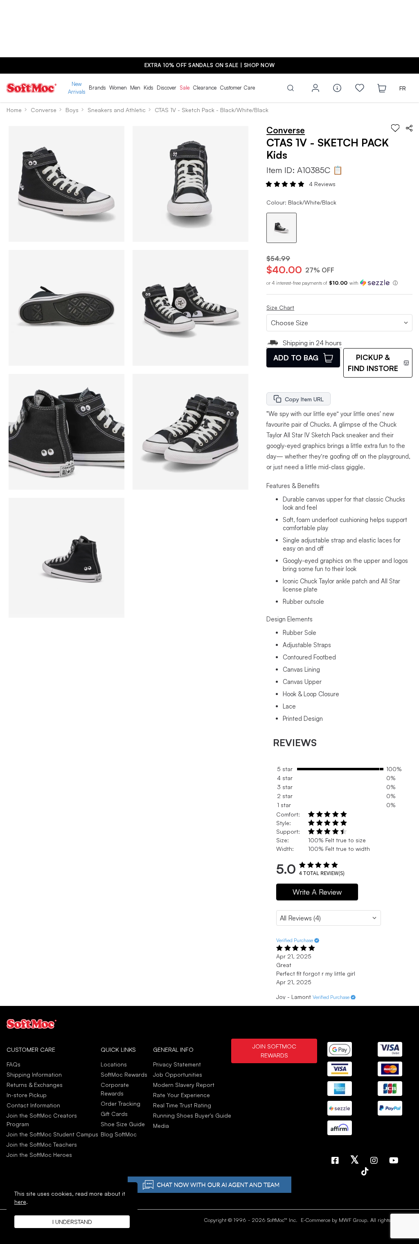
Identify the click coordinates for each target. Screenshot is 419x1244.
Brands (97, 87)
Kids (148, 87)
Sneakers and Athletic (117, 109)
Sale (184, 87)
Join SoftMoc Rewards (274, 1050)
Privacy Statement (177, 1064)
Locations (114, 1064)
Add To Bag (295, 357)
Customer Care (237, 87)
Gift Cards (114, 1113)
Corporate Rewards (115, 1089)
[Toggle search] (290, 88)
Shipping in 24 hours (312, 343)
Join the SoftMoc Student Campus (52, 1134)
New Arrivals (77, 88)
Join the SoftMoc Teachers (42, 1144)
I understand (72, 1221)
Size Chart (280, 307)
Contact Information (33, 1105)
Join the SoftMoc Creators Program (42, 1119)
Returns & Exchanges (35, 1084)
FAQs (13, 1064)
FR (402, 88)
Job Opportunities (177, 1074)
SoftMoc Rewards (124, 1074)
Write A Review (317, 891)
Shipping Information (34, 1074)
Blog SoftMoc (119, 1134)
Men (135, 87)
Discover (166, 87)
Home (14, 109)
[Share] (409, 128)
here (20, 1201)
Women (118, 87)
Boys (72, 109)
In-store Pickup (27, 1094)
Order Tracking (120, 1103)
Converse (43, 109)
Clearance (204, 87)
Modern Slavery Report (183, 1084)
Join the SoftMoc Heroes (39, 1154)
